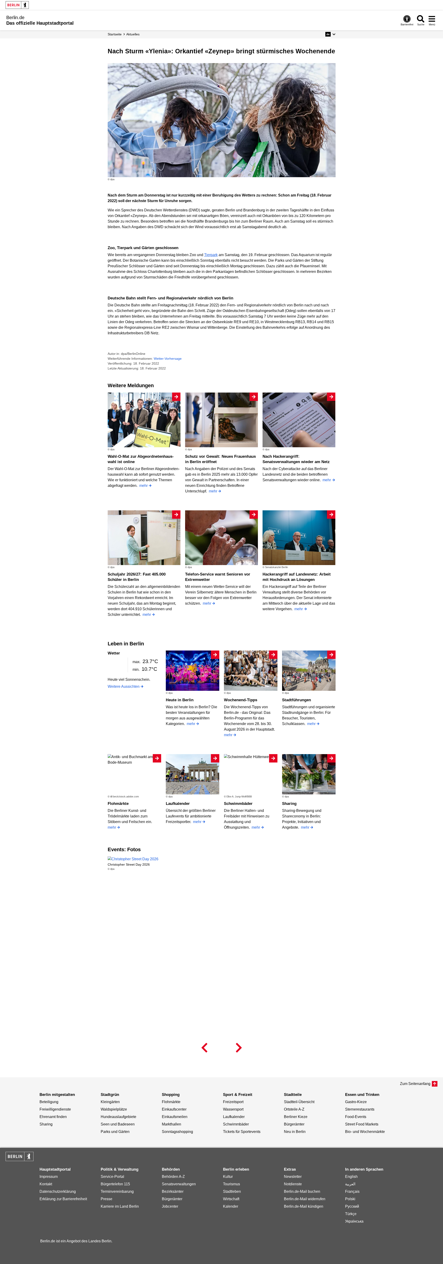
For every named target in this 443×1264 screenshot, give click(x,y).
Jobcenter (170, 1206)
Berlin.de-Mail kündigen (303, 1206)
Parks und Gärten (115, 1132)
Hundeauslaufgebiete (118, 1117)
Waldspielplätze (114, 1109)
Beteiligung (49, 1102)
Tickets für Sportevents (241, 1132)
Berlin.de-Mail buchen (302, 1191)
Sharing (289, 803)
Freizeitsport (233, 1102)
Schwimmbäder (238, 803)
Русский (352, 1206)
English (351, 1177)
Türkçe (350, 1214)
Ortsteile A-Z (294, 1109)
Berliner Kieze (295, 1117)
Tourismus (231, 1184)
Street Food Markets (361, 1124)
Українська (354, 1221)
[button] (330, 34)
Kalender (230, 1206)
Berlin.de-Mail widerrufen (304, 1199)
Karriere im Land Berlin (120, 1206)
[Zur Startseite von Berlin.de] (19, 1160)
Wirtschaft (231, 1199)
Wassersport (233, 1109)
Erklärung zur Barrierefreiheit (63, 1199)
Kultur (228, 1177)
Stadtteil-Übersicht (299, 1102)
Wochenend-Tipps (240, 700)
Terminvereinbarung (117, 1191)
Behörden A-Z (173, 1177)
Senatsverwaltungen (179, 1184)
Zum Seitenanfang (415, 1084)
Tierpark (211, 255)
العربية (350, 1184)
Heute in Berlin (179, 700)
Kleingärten (110, 1102)
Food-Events (355, 1117)
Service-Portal (112, 1177)
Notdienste (293, 1184)
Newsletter (293, 1177)
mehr (143, 486)
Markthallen (171, 1124)
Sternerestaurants (359, 1109)
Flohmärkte (118, 803)
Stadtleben (232, 1191)
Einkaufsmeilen (174, 1117)
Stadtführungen (296, 700)
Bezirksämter (172, 1191)
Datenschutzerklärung (58, 1191)
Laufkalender (178, 803)
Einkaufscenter (174, 1109)
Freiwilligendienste (55, 1109)
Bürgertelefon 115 (115, 1184)
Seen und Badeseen (118, 1124)
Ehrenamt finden (53, 1117)
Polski (350, 1199)
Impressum (49, 1177)
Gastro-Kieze (356, 1102)
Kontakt (46, 1184)
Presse (106, 1199)
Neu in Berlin (295, 1132)
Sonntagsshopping (177, 1132)
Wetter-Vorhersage (168, 358)
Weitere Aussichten (124, 686)
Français (352, 1191)
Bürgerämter (294, 1124)
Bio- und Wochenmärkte (365, 1132)
